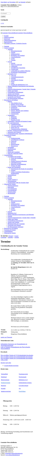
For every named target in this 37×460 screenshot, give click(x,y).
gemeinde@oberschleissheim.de (14, 453)
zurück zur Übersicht (6, 337)
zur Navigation (11, 2)
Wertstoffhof (4, 374)
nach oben (8, 362)
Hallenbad (4, 377)
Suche (2, 10)
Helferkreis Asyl (23, 380)
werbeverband (24, 385)
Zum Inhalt (4, 2)
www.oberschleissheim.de (13, 455)
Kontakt (3, 388)
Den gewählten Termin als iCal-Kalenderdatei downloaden (17, 356)
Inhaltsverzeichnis (6, 391)
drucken (3, 362)
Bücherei (3, 385)
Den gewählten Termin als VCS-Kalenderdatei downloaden (17, 355)
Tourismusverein (23, 374)
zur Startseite (22, 2)
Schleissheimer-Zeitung (25, 382)
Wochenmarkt (22, 377)
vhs (20, 388)
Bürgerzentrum (5, 380)
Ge (19, 385)
